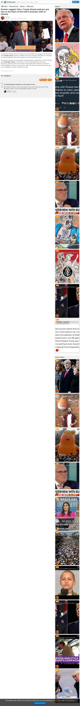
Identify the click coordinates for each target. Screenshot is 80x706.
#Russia (22, 6)
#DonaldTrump (13, 6)
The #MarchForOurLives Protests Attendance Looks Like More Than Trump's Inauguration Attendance (67, 535)
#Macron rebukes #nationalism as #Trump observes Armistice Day (65, 363)
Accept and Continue (40, 703)
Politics (5, 6)
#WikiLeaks (30, 6)
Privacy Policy (57, 700)
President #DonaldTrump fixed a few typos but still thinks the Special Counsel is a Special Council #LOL (67, 322)
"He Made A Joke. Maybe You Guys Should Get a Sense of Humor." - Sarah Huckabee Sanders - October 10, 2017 (66, 501)
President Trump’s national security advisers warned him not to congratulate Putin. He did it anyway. (66, 673)
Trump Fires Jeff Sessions (61, 11)
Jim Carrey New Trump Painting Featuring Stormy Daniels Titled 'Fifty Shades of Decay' (67, 253)
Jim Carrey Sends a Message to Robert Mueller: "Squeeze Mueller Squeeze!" (66, 46)
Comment (43, 80)
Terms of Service (69, 700)
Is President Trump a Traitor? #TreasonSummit (66, 80)
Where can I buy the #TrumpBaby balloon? (65, 114)
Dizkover (11, 2)
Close (49, 80)
